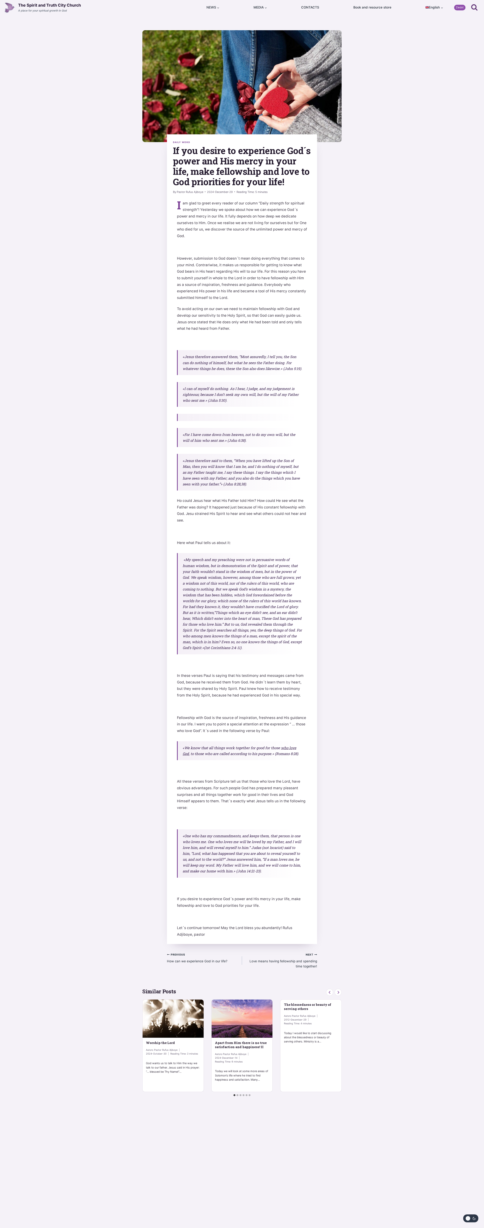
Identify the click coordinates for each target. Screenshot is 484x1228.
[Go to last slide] (329, 992)
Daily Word (181, 142)
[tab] (234, 1095)
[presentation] (173, 1019)
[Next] (338, 992)
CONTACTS (310, 7)
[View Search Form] (474, 7)
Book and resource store (372, 7)
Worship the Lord (160, 1043)
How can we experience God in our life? (197, 958)
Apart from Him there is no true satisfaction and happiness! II (241, 1045)
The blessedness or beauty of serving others (307, 1006)
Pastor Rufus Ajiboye (190, 191)
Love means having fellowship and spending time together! (283, 960)
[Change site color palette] (470, 1218)
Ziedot (460, 7)
